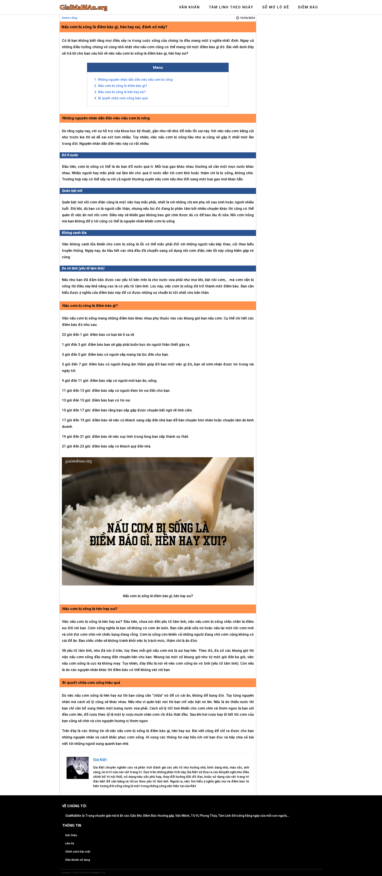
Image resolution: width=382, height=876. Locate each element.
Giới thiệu (71, 835)
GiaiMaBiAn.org (83, 7)
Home (65, 17)
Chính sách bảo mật (77, 851)
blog (74, 17)
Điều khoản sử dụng (77, 859)
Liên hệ (69, 843)
